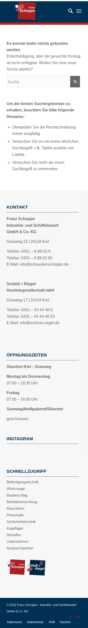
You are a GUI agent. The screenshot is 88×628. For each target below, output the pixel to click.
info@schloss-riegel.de (40, 323)
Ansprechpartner (20, 548)
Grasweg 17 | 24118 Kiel (28, 300)
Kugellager (15, 528)
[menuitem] (68, 11)
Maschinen (15, 508)
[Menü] (78, 11)
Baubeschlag (17, 495)
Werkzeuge (16, 488)
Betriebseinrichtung (22, 502)
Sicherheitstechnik (21, 522)
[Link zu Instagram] (77, 617)
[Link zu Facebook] (70, 617)
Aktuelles (14, 535)
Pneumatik (15, 515)
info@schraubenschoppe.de (44, 264)
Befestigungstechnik (23, 482)
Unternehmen (17, 541)
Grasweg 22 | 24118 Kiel (28, 241)
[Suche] (68, 11)
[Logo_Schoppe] (44, 11)
